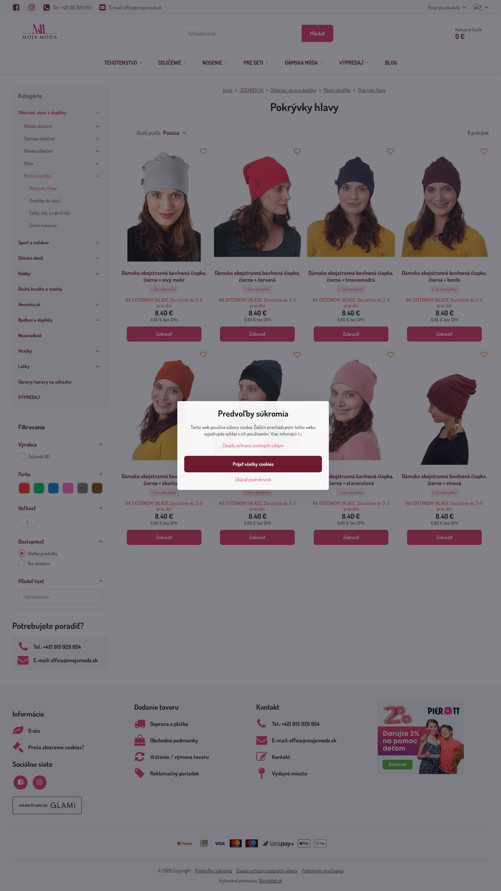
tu (300, 434)
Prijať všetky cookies (253, 464)
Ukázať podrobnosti (253, 479)
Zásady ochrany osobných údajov (253, 445)
